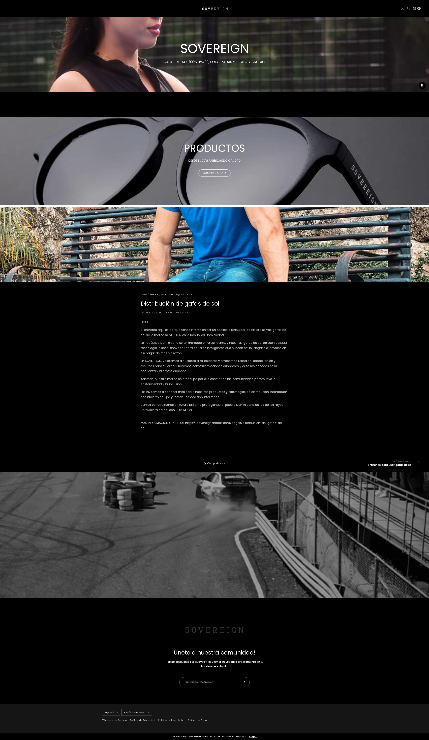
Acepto (253, 736)
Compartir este (216, 463)
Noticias (154, 294)
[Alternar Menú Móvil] (12, 8)
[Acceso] (402, 8)
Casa (144, 294)
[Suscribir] (245, 682)
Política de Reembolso (171, 720)
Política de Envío (197, 720)
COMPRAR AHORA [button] (214, 173)
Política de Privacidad (142, 720)
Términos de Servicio (114, 720)
